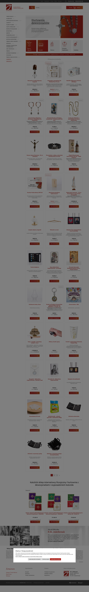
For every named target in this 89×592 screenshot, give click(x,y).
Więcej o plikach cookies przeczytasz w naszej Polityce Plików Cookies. (28, 556)
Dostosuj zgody (45, 559)
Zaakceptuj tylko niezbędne (34, 559)
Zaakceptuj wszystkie (55, 559)
